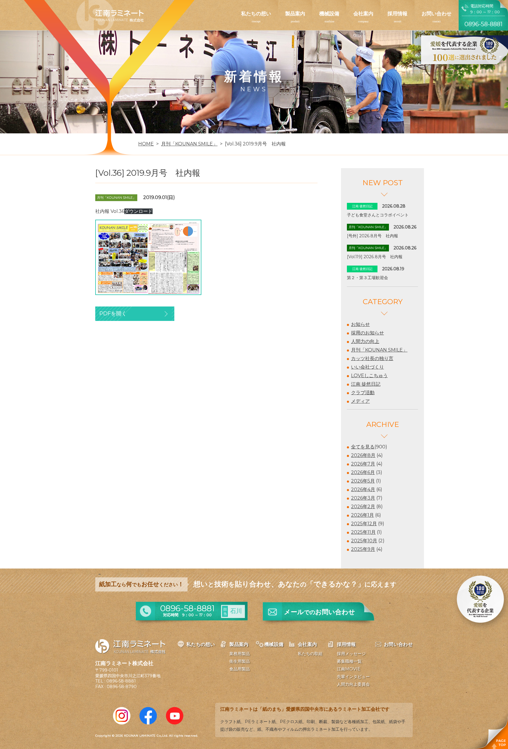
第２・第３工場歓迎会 (367, 277)
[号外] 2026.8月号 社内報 (372, 235)
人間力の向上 (365, 341)
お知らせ (360, 324)
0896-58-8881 (121, 681)
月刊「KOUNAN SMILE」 (379, 350)
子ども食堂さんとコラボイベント (378, 215)
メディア (360, 401)
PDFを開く (113, 313)
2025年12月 (364, 523)
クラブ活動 (363, 392)
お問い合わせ (437, 13)
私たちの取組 (310, 653)
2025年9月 (363, 549)
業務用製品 (239, 653)
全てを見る (363, 447)
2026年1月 (362, 515)
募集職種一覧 (349, 661)
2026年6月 (363, 472)
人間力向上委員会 (353, 684)
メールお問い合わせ (319, 612)
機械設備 (329, 13)
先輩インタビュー (353, 676)
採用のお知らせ (367, 333)
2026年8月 (363, 455)
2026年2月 (363, 506)
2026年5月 (363, 481)
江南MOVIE (348, 669)
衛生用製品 (239, 661)
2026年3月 (363, 498)
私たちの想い (256, 13)
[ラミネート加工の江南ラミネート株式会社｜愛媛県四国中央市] (110, 18)
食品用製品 (239, 669)
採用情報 (397, 13)
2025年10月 (364, 540)
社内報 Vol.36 (109, 211)
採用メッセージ (351, 653)
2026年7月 (363, 464)
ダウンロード (138, 211)
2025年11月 (363, 532)
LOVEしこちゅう (369, 375)
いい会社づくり (367, 367)
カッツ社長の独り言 (372, 358)
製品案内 (295, 13)
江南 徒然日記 (365, 384)
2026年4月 (363, 489)
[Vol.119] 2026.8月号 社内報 (374, 256)
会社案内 (363, 13)
